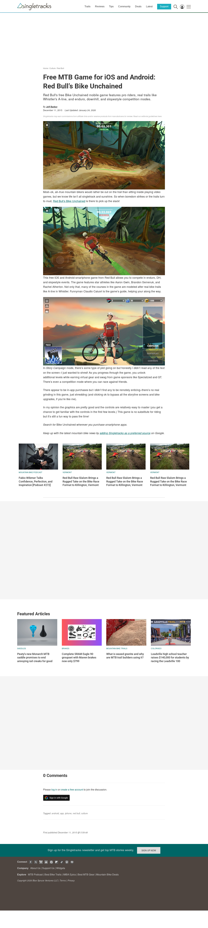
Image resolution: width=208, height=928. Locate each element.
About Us (35, 868)
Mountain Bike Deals (107, 874)
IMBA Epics (69, 874)
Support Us (48, 868)
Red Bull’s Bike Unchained (69, 201)
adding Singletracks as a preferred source (125, 433)
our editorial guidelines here (150, 116)
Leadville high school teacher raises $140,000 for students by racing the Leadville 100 (170, 657)
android (55, 813)
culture (84, 813)
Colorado (156, 648)
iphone (68, 813)
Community (124, 6)
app (62, 813)
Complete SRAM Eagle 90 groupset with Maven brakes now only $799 (79, 657)
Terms (63, 880)
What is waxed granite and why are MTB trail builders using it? (125, 655)
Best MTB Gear (86, 874)
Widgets (60, 868)
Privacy (71, 880)
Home (45, 68)
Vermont (67, 472)
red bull (76, 813)
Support (164, 6)
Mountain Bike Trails (116, 648)
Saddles (21, 648)
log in (54, 789)
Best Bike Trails (52, 874)
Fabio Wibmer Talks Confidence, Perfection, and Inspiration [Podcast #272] (35, 481)
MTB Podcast (35, 874)
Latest (149, 6)
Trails (87, 6)
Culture (52, 68)
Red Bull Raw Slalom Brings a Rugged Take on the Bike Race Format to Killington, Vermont (81, 481)
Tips (111, 6)
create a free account (72, 789)
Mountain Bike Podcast (30, 472)
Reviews (99, 6)
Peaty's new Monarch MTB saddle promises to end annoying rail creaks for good (34, 657)
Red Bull (60, 68)
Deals (138, 6)
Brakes (65, 648)
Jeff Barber (51, 106)
